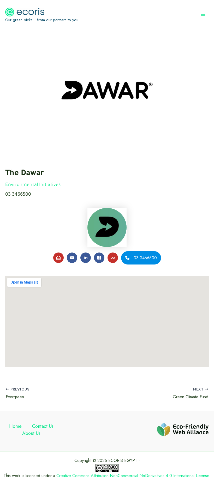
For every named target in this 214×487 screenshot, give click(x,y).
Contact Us (43, 426)
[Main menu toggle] (203, 15)
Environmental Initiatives (33, 185)
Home (15, 426)
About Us (31, 433)
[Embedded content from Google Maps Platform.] (107, 321)
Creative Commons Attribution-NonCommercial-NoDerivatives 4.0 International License (132, 476)
